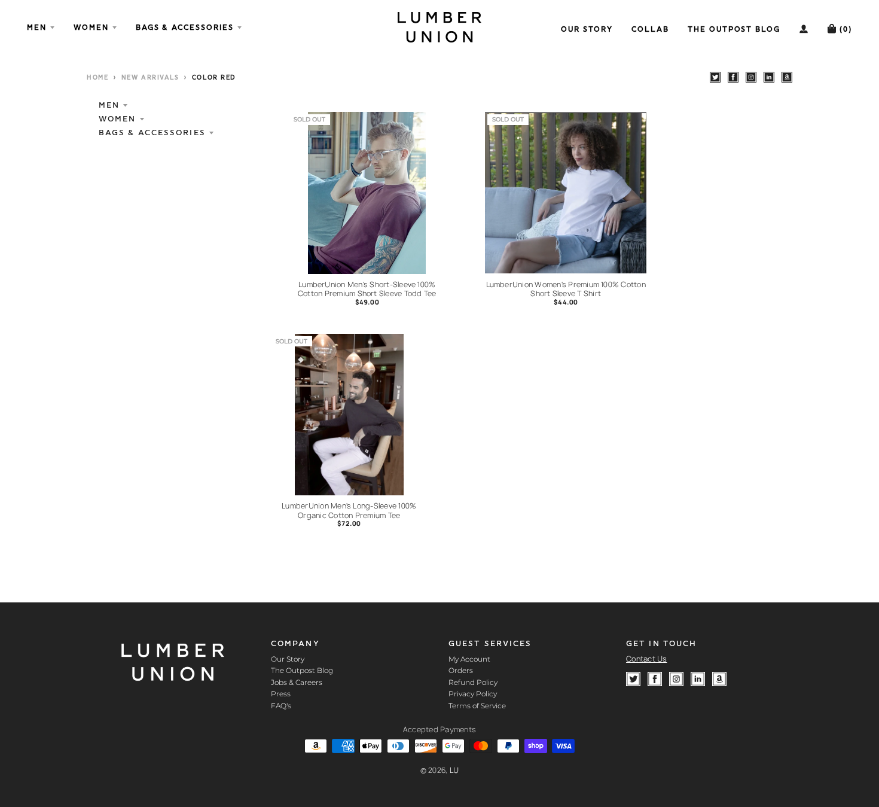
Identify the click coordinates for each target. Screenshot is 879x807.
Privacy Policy (472, 693)
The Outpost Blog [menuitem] (734, 29)
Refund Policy (473, 682)
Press (281, 693)
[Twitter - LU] (715, 77)
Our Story (287, 658)
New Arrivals (150, 77)
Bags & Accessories (152, 133)
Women (117, 119)
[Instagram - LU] (751, 77)
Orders (460, 670)
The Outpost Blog (302, 670)
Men (109, 105)
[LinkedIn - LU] (769, 77)
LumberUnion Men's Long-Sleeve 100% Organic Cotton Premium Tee (349, 510)
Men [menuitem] (37, 27)
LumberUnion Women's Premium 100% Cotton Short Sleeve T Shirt (566, 289)
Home (97, 77)
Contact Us (646, 659)
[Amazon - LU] (787, 77)
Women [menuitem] (91, 27)
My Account (469, 658)
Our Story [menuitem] (587, 29)
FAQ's (281, 705)
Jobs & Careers (296, 682)
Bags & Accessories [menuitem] (185, 27)
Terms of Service (477, 705)
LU (454, 770)
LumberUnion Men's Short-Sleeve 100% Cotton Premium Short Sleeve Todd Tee (367, 289)
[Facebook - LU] (733, 77)
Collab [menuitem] (650, 29)
